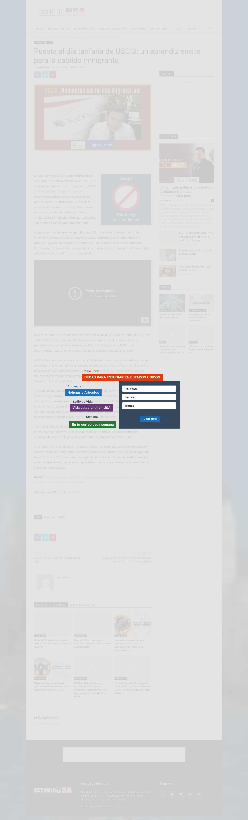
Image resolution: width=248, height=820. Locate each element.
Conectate (150, 418)
